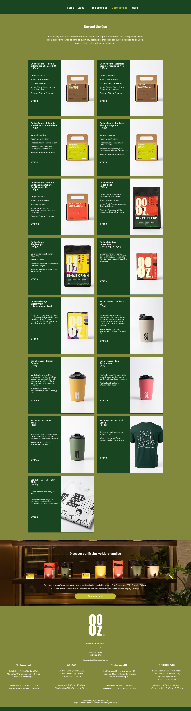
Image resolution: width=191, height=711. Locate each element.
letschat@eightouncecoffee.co (95, 660)
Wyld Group (97, 700)
